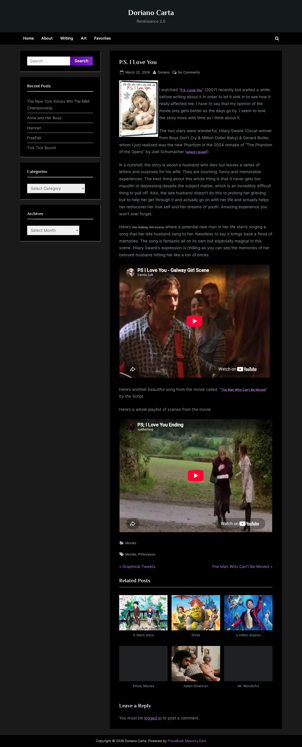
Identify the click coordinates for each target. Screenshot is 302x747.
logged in (153, 718)
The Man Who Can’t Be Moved (243, 390)
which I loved (196, 152)
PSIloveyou (146, 554)
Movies (130, 543)
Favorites (102, 38)
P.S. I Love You (191, 90)
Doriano (164, 72)
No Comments (189, 72)
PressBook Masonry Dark (187, 741)
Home (28, 38)
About (47, 38)
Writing (66, 38)
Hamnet (34, 128)
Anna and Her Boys (44, 117)
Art (84, 38)
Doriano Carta (151, 12)
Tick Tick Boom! (41, 147)
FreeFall (34, 137)
